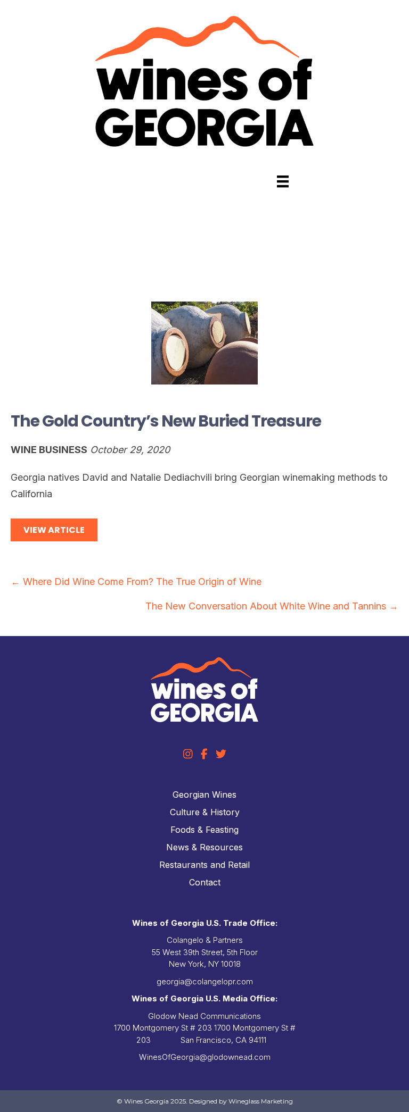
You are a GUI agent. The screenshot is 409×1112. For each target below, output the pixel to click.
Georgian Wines (204, 794)
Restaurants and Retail (204, 864)
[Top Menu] (282, 181)
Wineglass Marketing (260, 1101)
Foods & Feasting (204, 829)
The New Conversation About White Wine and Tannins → (271, 606)
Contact (204, 882)
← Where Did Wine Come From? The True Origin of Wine (136, 581)
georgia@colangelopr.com (205, 981)
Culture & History (205, 812)
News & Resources (204, 847)
